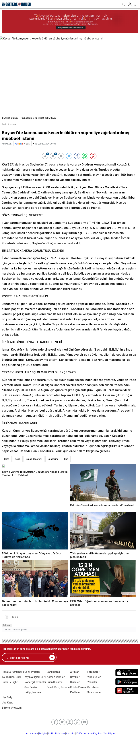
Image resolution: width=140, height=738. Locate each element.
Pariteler (75, 692)
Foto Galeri (93, 671)
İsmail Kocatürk (34, 458)
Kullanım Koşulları (93, 733)
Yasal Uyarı (109, 733)
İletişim (43, 733)
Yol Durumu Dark (12, 676)
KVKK (79, 733)
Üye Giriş (7, 697)
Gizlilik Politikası (56, 733)
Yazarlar (92, 682)
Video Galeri (94, 676)
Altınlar (74, 671)
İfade (17, 458)
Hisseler (75, 682)
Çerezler (70, 733)
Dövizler (75, 676)
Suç (66, 458)
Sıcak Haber (94, 692)
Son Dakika (31, 687)
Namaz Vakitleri (56, 676)
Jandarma (53, 458)
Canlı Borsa (53, 671)
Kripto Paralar (78, 687)
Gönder (7, 625)
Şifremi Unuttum (12, 707)
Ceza (6, 458)
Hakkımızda (32, 733)
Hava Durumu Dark (13, 671)
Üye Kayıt (7, 702)
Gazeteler (93, 687)
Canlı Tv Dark (32, 671)
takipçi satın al (33, 692)
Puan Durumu (55, 682)
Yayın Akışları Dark (35, 676)
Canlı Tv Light (10, 682)
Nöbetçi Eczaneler (35, 682)
